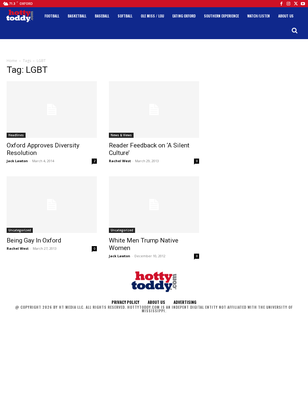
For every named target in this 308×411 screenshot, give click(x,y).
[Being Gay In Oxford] (52, 204)
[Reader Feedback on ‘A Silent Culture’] (154, 109)
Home (12, 60)
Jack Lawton (17, 161)
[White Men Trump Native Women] (154, 204)
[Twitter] (296, 4)
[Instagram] (288, 4)
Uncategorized (19, 230)
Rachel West (120, 161)
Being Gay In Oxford (34, 240)
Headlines (16, 135)
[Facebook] (281, 4)
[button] (294, 30)
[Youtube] (303, 4)
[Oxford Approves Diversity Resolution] (52, 109)
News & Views (121, 135)
